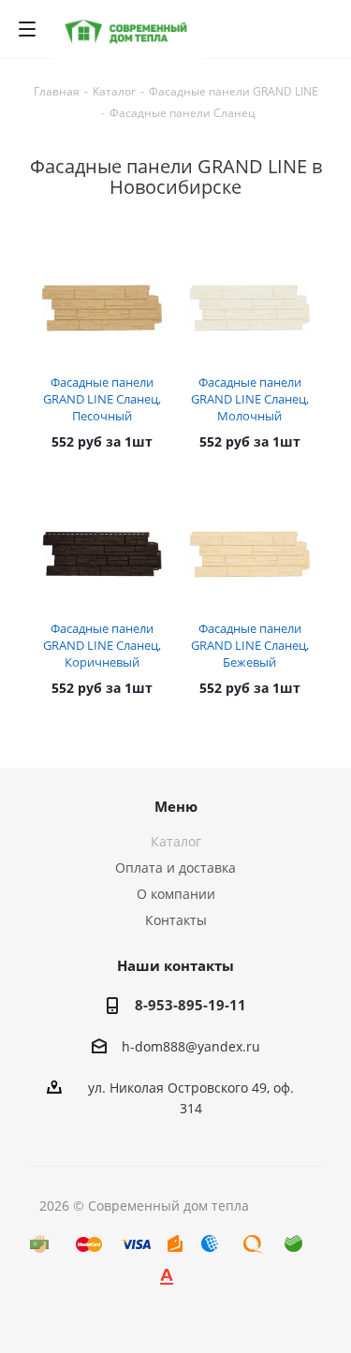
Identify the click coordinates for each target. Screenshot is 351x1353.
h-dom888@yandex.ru (191, 1046)
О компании (176, 894)
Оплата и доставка (175, 867)
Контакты (176, 920)
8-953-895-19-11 (190, 1004)
